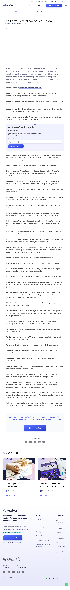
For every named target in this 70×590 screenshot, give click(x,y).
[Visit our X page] (13, 572)
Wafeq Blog (59, 528)
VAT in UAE (9, 12)
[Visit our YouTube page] (8, 572)
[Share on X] (30, 442)
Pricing (38, 524)
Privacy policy (37, 579)
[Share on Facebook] (26, 442)
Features (39, 520)
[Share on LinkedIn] (43, 442)
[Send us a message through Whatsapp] (66, 584)
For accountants (41, 528)
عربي (65, 1)
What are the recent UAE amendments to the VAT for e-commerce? (52, 485)
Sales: (37, 1)
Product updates (61, 547)
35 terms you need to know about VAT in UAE (17, 485)
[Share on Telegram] (35, 442)
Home (1, 12)
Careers (58, 532)
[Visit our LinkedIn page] (4, 572)
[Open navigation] (66, 5)
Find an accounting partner (59, 522)
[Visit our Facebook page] (23, 572)
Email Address (12, 139)
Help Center (59, 543)
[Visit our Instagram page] (18, 572)
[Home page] (8, 5)
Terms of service (28, 579)
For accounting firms (42, 540)
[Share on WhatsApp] (39, 442)
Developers (39, 532)
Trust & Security (41, 536)
